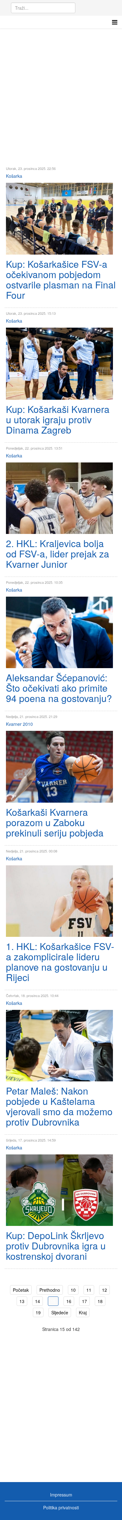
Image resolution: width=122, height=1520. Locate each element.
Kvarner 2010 (19, 724)
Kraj (83, 1312)
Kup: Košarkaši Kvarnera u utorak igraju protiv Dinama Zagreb (57, 419)
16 (68, 1301)
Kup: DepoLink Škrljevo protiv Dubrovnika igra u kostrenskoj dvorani (56, 1245)
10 (73, 1290)
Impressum (61, 1494)
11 (88, 1290)
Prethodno (49, 1290)
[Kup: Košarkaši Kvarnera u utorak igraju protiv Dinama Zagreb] (59, 363)
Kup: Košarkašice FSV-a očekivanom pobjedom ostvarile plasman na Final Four (61, 279)
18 (100, 1301)
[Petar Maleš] (59, 1045)
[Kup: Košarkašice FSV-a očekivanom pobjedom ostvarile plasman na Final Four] (59, 219)
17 (84, 1301)
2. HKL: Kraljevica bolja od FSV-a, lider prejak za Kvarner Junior (57, 553)
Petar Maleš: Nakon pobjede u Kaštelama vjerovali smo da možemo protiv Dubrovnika (59, 1106)
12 (104, 1290)
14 (37, 1301)
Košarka (14, 176)
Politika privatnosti (61, 1507)
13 (21, 1301)
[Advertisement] (61, 92)
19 (38, 1312)
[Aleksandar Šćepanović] (59, 632)
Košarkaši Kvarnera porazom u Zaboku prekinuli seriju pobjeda (55, 822)
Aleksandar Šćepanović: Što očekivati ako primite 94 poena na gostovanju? (59, 688)
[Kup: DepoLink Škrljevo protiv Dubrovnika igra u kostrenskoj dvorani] (59, 1190)
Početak (21, 1290)
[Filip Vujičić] (59, 767)
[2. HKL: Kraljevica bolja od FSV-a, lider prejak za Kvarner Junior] (59, 498)
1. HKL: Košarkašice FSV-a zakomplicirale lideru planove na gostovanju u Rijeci (60, 961)
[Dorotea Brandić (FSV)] (59, 901)
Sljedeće (59, 1312)
